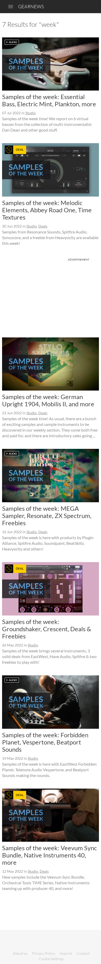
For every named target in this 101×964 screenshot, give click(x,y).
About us (20, 953)
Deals (42, 226)
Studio (30, 113)
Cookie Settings (51, 959)
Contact (83, 953)
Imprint (66, 953)
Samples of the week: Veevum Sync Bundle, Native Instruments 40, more (49, 855)
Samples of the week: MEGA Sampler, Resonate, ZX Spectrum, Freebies (46, 515)
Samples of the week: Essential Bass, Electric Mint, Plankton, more (49, 100)
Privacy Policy (43, 953)
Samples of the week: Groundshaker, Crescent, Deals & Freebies (46, 629)
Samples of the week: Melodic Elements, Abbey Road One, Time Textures (47, 210)
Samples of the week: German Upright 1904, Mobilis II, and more (48, 400)
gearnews (31, 6)
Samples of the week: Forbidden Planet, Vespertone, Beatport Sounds (45, 742)
